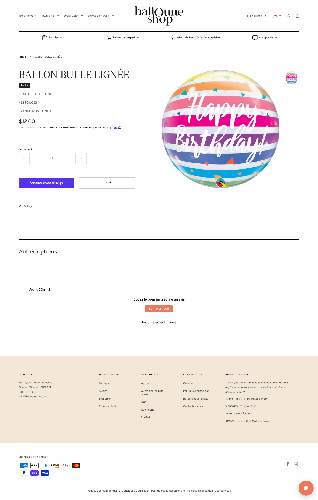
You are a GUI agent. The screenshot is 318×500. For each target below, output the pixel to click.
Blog (143, 401)
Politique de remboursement (168, 490)
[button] (255, 16)
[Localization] (277, 16)
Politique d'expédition (196, 390)
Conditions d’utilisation (135, 490)
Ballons (103, 390)
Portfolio (146, 417)
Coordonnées (223, 490)
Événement (105, 398)
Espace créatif (107, 406)
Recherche (147, 409)
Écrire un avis (159, 308)
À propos (146, 383)
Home (22, 56)
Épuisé (107, 182)
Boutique (104, 383)
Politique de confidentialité (103, 490)
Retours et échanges (195, 398)
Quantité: (26, 149)
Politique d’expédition (200, 490)
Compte (188, 383)
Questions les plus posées (152, 392)
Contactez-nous (193, 406)
